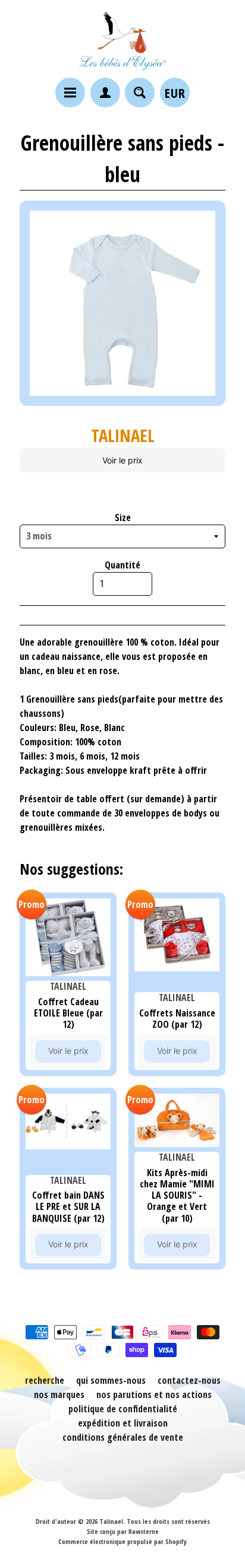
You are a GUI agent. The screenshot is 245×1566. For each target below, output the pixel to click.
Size (123, 517)
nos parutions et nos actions (154, 1394)
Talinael (111, 1521)
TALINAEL (123, 435)
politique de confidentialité (122, 1408)
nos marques (59, 1394)
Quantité (122, 564)
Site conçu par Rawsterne (123, 1531)
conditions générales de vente (122, 1437)
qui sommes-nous (111, 1380)
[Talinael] (122, 40)
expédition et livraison (123, 1423)
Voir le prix (122, 460)
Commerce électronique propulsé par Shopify (122, 1541)
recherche (44, 1380)
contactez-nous (189, 1380)
